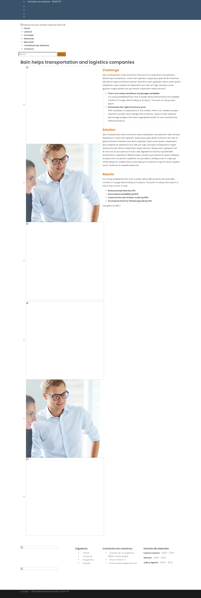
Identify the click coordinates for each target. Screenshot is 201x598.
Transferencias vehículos (36, 45)
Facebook (87, 556)
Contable (29, 35)
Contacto (29, 49)
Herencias (29, 38)
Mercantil (29, 42)
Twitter (85, 553)
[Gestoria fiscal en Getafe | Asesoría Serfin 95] (43, 24)
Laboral (28, 31)
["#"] (26, 6)
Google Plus (88, 559)
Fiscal (27, 28)
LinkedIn (86, 563)
